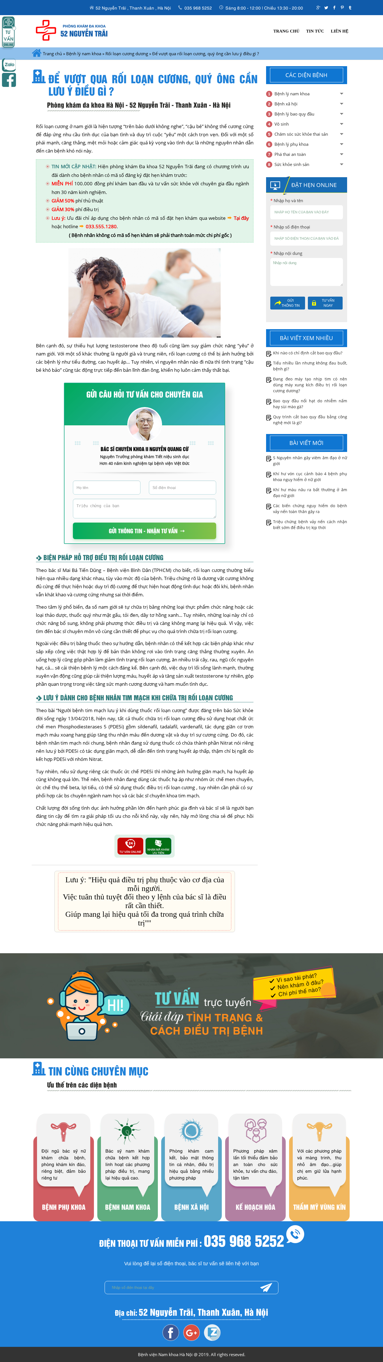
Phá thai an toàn (290, 154)
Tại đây (241, 218)
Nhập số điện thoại (290, 227)
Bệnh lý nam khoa (83, 53)
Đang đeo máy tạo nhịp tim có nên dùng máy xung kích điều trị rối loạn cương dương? (310, 384)
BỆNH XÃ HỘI (191, 1179)
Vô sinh (281, 124)
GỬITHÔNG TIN (291, 303)
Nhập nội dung (286, 253)
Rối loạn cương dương (126, 53)
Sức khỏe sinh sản (291, 164)
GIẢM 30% (63, 209)
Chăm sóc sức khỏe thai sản (301, 134)
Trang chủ (286, 31)
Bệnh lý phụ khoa (291, 144)
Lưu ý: (59, 218)
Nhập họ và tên (286, 200)
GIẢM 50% (63, 200)
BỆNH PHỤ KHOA (63, 1179)
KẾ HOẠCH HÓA (255, 1179)
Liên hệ (340, 31)
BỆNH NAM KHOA (127, 1179)
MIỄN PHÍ (62, 183)
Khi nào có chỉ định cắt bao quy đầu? (307, 352)
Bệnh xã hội (285, 104)
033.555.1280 (101, 226)
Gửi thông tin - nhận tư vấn (143, 531)
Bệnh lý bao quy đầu (294, 114)
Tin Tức (315, 31)
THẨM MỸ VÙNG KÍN (319, 1179)
